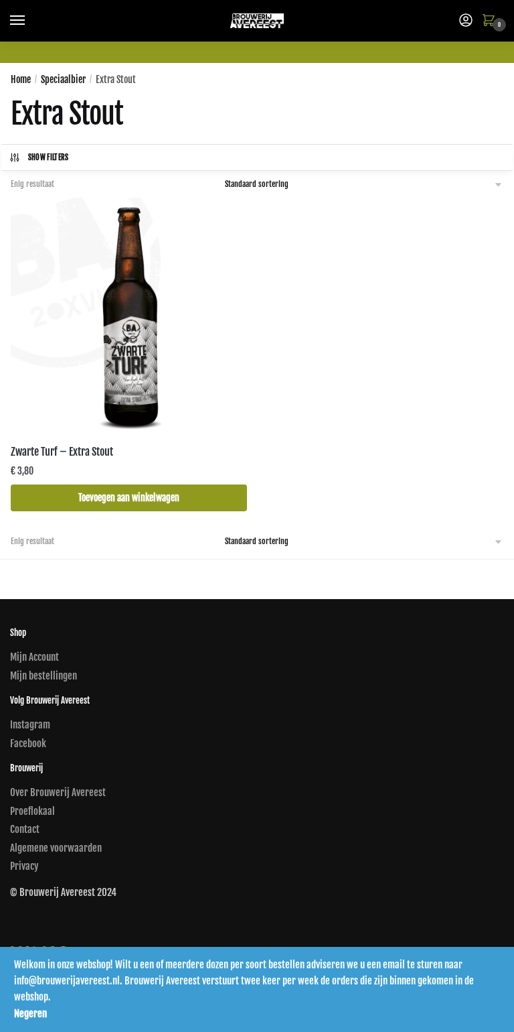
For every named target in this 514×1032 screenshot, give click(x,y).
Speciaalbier (63, 79)
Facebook (28, 743)
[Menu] (30, 21)
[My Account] (466, 20)
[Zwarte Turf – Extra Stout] (129, 316)
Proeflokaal (32, 811)
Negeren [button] (30, 1013)
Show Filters (48, 157)
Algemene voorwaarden (56, 848)
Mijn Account (34, 657)
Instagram (30, 724)
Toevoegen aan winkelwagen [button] (128, 497)
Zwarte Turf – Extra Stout (62, 451)
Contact (24, 829)
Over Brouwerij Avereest (58, 792)
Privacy (24, 866)
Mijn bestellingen (43, 675)
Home (21, 79)
